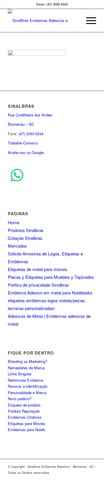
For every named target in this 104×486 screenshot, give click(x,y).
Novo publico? (19, 398)
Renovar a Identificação (27, 386)
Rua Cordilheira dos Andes (30, 115)
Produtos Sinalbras (26, 230)
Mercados (17, 246)
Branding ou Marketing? (27, 361)
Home (13, 222)
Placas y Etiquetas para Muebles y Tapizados (51, 277)
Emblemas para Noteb (26, 429)
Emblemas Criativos (25, 417)
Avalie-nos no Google (26, 152)
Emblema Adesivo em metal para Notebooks (50, 293)
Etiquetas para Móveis (26, 423)
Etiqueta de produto (24, 405)
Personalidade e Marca (27, 392)
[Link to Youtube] (66, 478)
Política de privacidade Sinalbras (38, 285)
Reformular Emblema (25, 380)
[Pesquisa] (74, 20)
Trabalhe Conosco (23, 143)
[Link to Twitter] (57, 478)
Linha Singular (19, 373)
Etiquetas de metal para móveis (37, 269)
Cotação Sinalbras (25, 238)
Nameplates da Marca (26, 367)
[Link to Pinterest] (74, 478)
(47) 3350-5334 (30, 133)
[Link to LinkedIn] (83, 478)
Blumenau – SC (21, 124)
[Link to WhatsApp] (92, 478)
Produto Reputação (24, 411)
